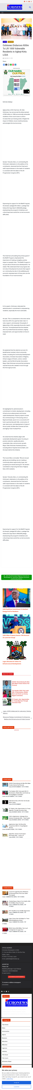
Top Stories (5, 1024)
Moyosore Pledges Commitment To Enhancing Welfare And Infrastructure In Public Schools (16, 718)
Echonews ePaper (6, 1061)
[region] (16, 1079)
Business (4, 1038)
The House (5, 1054)
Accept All (16, 1082)
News (3, 1028)
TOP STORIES (10, 41)
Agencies (4, 1048)
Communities (5, 1031)
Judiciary (4, 1051)
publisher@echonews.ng (12, 959)
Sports (4, 1034)
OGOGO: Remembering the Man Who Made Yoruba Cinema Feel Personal (20, 683)
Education (4, 1041)
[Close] (31, 1069)
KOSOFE (4, 41)
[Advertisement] (16, 136)
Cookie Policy (9, 1078)
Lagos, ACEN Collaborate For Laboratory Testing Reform (17, 712)
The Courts (5, 1058)
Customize (16, 1086)
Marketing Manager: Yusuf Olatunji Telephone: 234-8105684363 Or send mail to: (11, 969)
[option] (16, 693)
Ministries (4, 1044)
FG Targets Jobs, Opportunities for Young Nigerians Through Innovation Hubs (20, 701)
